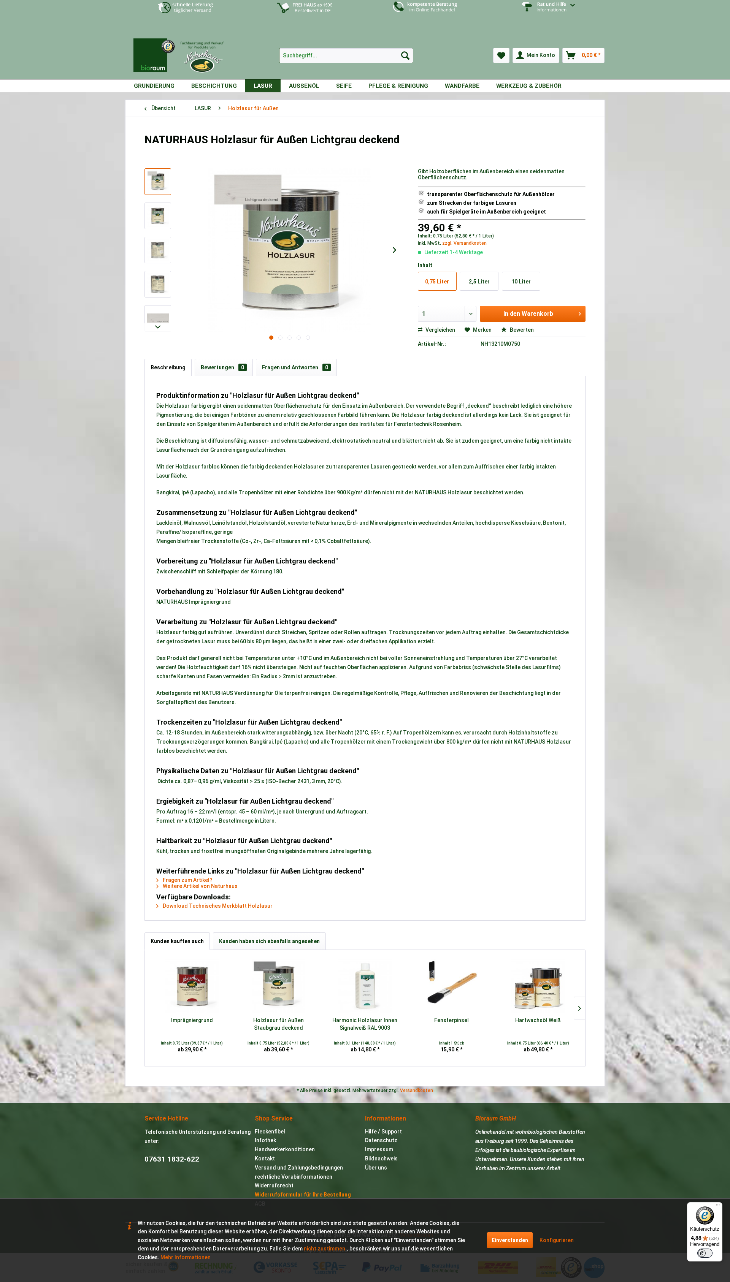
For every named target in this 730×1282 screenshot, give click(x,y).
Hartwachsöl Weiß (538, 1020)
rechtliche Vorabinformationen (293, 1177)
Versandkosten (416, 1090)
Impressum (379, 1149)
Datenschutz (381, 1140)
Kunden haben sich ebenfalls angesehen (269, 941)
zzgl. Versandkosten (464, 243)
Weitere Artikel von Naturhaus (200, 886)
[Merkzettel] (501, 55)
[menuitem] (545, 13)
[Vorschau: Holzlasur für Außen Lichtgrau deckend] (157, 181)
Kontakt (265, 1158)
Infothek (265, 1140)
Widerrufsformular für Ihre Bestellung (303, 1195)
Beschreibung (168, 367)
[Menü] (717, 1206)
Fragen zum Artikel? (187, 880)
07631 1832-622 (171, 1159)
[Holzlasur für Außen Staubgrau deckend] (278, 986)
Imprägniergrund (192, 1020)
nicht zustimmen (324, 1249)
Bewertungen (222, 367)
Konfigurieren (557, 1240)
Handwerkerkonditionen (285, 1149)
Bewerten (521, 330)
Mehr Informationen (185, 1257)
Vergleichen (439, 330)
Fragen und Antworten (295, 367)
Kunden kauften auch (177, 941)
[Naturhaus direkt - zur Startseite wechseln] (182, 52)
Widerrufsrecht (274, 1185)
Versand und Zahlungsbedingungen (299, 1168)
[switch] (705, 1253)
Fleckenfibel (270, 1131)
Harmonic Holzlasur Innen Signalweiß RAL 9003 (364, 1024)
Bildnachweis (381, 1158)
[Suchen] (405, 55)
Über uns (376, 1168)
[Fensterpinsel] (451, 986)
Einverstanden (510, 1240)
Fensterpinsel (451, 1020)
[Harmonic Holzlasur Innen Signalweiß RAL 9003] (365, 986)
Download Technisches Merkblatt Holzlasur (217, 906)
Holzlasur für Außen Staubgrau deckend (278, 1024)
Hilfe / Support (383, 1131)
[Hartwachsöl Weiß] (538, 986)
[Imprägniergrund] (192, 986)
